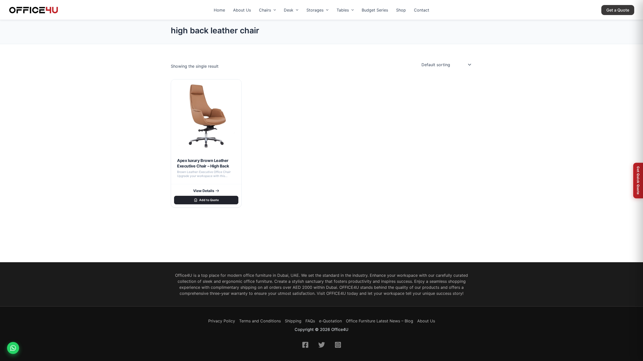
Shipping (293, 320)
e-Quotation (330, 320)
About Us (242, 10)
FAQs (310, 320)
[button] (273, 10)
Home (219, 10)
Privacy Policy (221, 320)
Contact (421, 10)
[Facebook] (305, 345)
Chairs (265, 10)
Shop (401, 10)
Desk (288, 10)
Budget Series (375, 10)
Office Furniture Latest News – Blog (379, 320)
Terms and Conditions (260, 320)
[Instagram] (338, 345)
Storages (315, 10)
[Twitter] (322, 345)
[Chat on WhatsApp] (13, 348)
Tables (343, 10)
